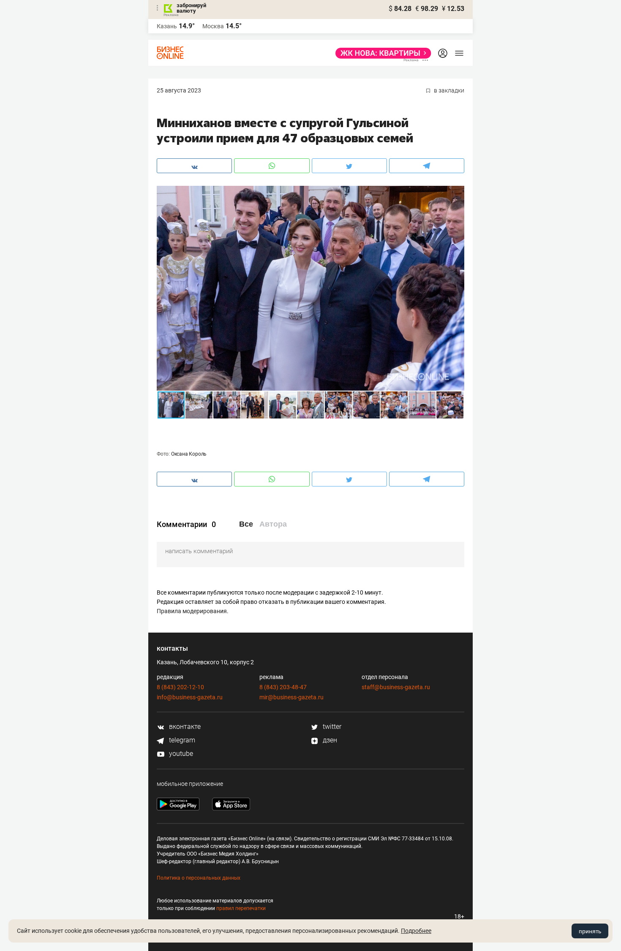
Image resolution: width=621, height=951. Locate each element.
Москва (213, 26)
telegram (181, 740)
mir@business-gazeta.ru (291, 697)
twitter (331, 727)
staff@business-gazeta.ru (396, 687)
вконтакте (184, 727)
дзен (329, 740)
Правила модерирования (192, 611)
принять (590, 931)
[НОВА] (380, 53)
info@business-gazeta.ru (190, 697)
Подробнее (416, 930)
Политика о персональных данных (198, 878)
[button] (456, 193)
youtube (180, 754)
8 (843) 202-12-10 (180, 687)
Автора (273, 524)
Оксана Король (189, 454)
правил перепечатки (241, 908)
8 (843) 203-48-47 (283, 687)
